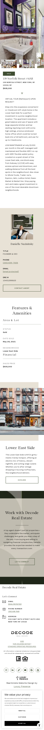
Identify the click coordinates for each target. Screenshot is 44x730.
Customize (22, 717)
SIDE (22, 641)
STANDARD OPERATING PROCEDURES (22, 646)
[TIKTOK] (19, 670)
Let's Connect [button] (22, 562)
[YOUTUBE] (25, 670)
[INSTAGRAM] (6, 670)
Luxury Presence (22, 686)
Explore (22, 480)
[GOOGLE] (31, 670)
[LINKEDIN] (12, 670)
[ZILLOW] (38, 670)
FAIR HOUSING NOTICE (21, 644)
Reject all (22, 710)
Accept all (22, 723)
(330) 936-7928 (10, 263)
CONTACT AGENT (22, 288)
